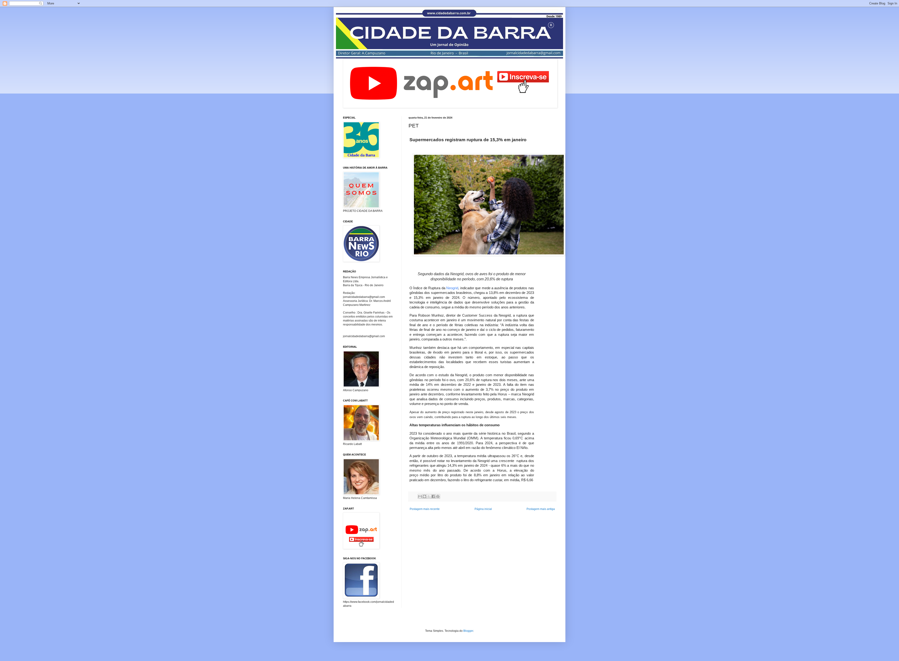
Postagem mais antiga (541, 509)
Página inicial (483, 509)
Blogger (468, 630)
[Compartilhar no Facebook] (433, 496)
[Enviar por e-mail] (420, 496)
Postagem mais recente (425, 509)
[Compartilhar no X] (429, 496)
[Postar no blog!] (424, 496)
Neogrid (452, 288)
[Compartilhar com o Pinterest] (437, 496)
